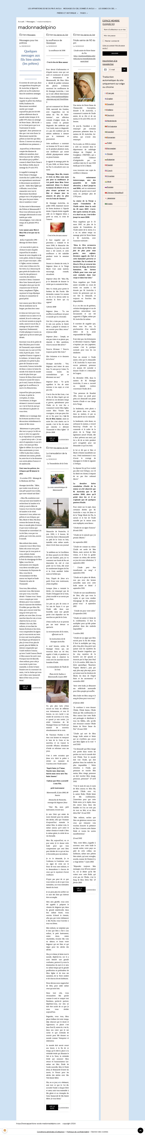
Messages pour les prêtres (28, 41)
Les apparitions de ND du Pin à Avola (45, 8)
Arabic (110, 204)
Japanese (111, 198)
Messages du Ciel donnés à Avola (79, 8)
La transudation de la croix (56, 454)
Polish (109, 143)
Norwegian (111, 148)
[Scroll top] (140, 1130)
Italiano (110, 110)
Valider (114, 53)
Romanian (111, 137)
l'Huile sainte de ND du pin (84, 41)
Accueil (21, 21)
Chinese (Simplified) (115, 192)
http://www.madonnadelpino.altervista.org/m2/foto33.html (57, 99)
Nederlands (112, 121)
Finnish (110, 154)
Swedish (110, 132)
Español (110, 104)
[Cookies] (4, 1130)
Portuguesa (112, 126)
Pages (83, 13)
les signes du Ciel (107, 8)
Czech (109, 170)
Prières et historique (67, 13)
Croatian (110, 176)
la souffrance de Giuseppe (54, 41)
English (110, 98)
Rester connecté (112, 41)
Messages (31, 21)
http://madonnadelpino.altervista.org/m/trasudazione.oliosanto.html (84, 58)
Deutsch (110, 115)
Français (110, 93)
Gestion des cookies (99, 1132)
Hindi (109, 181)
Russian (110, 187)
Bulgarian (111, 159)
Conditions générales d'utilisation (51, 1132)
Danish (110, 165)
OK (124, 69)
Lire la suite (25, 687)
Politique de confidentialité (78, 1132)
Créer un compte (108, 45)
